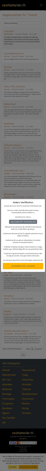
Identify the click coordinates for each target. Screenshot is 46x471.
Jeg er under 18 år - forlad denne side (23, 222)
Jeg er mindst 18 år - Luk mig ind (23, 266)
